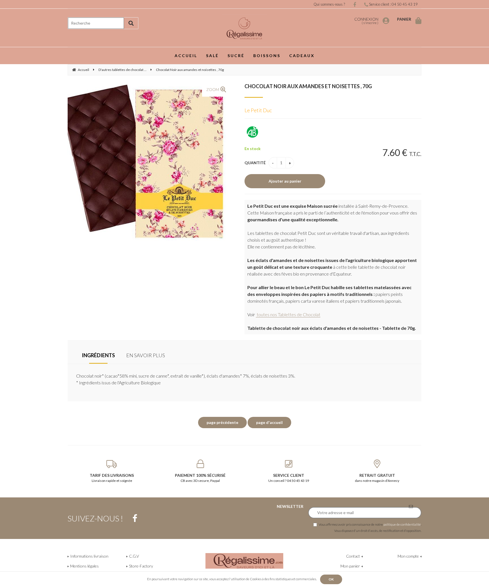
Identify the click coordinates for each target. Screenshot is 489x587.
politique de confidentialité (402, 524)
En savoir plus (145, 355)
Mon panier (350, 566)
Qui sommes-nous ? (329, 4)
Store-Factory (141, 566)
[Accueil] (244, 28)
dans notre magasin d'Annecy (377, 478)
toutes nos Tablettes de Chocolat (288, 314)
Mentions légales (84, 566)
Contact (353, 556)
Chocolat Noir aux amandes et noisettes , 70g (308, 86)
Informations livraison (89, 556)
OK (331, 579)
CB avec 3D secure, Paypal (200, 478)
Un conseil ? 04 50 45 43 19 (288, 478)
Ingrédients (98, 355)
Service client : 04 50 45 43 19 (393, 4)
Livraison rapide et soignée (112, 478)
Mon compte (408, 556)
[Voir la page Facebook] (134, 518)
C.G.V (134, 556)
